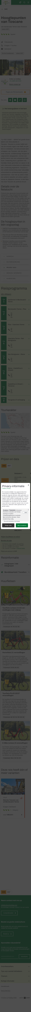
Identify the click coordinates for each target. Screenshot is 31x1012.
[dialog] (15, 506)
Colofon (4, 488)
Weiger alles (8, 525)
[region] (15, 515)
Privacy (9, 488)
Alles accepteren (21, 525)
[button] (24, 512)
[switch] (25, 512)
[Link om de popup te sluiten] (28, 485)
